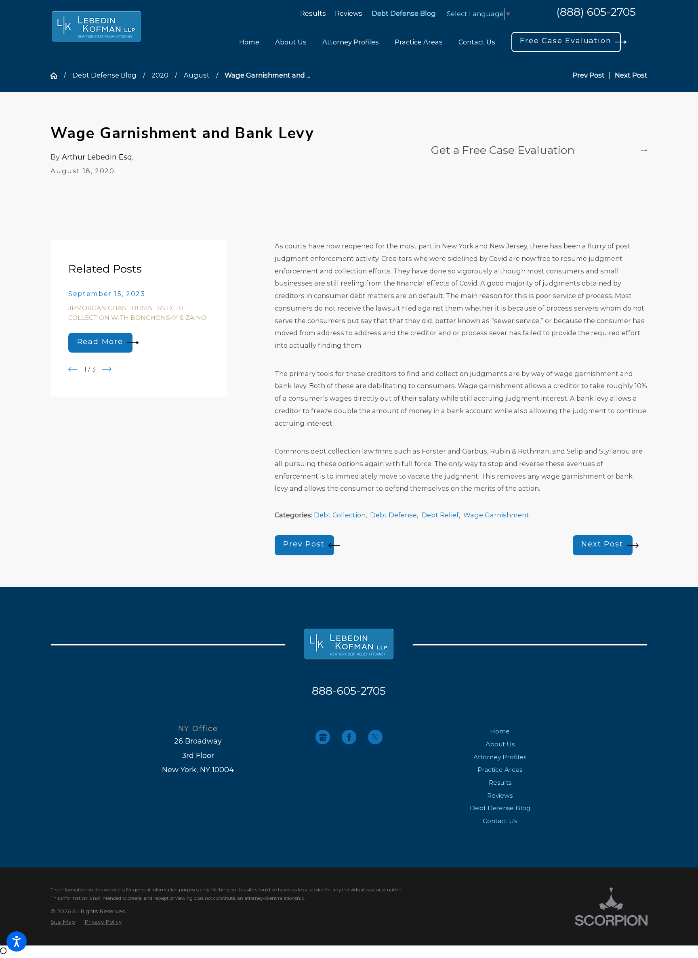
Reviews (348, 13)
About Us (500, 744)
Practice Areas (499, 769)
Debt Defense (393, 515)
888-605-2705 (349, 690)
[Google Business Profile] (322, 737)
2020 (159, 75)
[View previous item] (73, 369)
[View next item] (106, 369)
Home (500, 731)
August (197, 75)
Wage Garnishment (496, 515)
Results (313, 13)
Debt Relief (440, 515)
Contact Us (500, 821)
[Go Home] (56, 75)
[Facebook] (349, 737)
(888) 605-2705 (596, 12)
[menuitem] (249, 42)
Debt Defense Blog (404, 13)
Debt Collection (340, 515)
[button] (16, 941)
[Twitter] (375, 737)
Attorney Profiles (499, 757)
